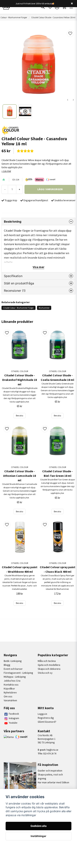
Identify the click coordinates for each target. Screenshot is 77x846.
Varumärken (10, 700)
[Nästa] (73, 100)
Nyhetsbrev (10, 692)
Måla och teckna (47, 661)
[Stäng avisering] (71, 3)
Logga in (42, 714)
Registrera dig (46, 717)
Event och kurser (13, 668)
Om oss (8, 696)
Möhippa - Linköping (15, 676)
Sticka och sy (45, 672)
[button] (70, 33)
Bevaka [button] (19, 415)
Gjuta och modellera (49, 665)
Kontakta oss (11, 684)
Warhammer (44, 308)
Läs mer (7, 171)
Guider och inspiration (50, 770)
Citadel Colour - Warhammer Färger (18, 308)
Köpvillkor (9, 688)
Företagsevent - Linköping (18, 672)
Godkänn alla (38, 825)
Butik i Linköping (13, 661)
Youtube (13, 722)
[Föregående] (67, 100)
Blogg (7, 665)
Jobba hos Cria (12, 680)
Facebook (14, 713)
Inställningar (38, 836)
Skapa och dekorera (49, 668)
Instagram (14, 718)
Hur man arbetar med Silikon (53, 782)
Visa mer (38, 267)
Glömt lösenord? (47, 721)
